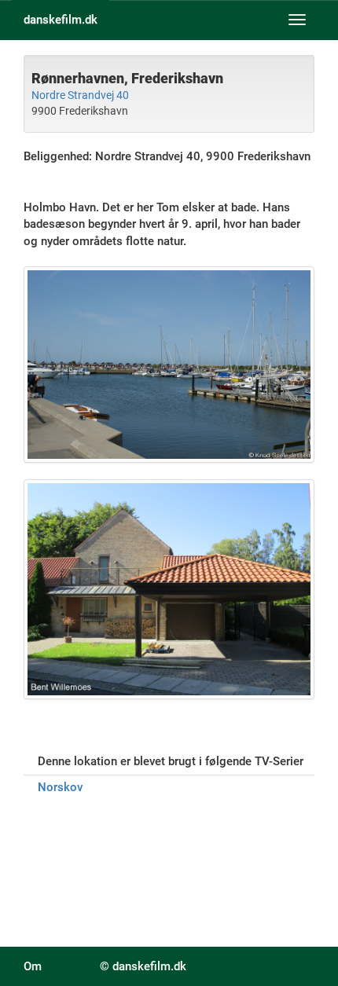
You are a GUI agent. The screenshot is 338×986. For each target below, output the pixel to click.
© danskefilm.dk (143, 966)
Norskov (60, 787)
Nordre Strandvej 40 (80, 95)
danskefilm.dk (60, 20)
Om (33, 966)
